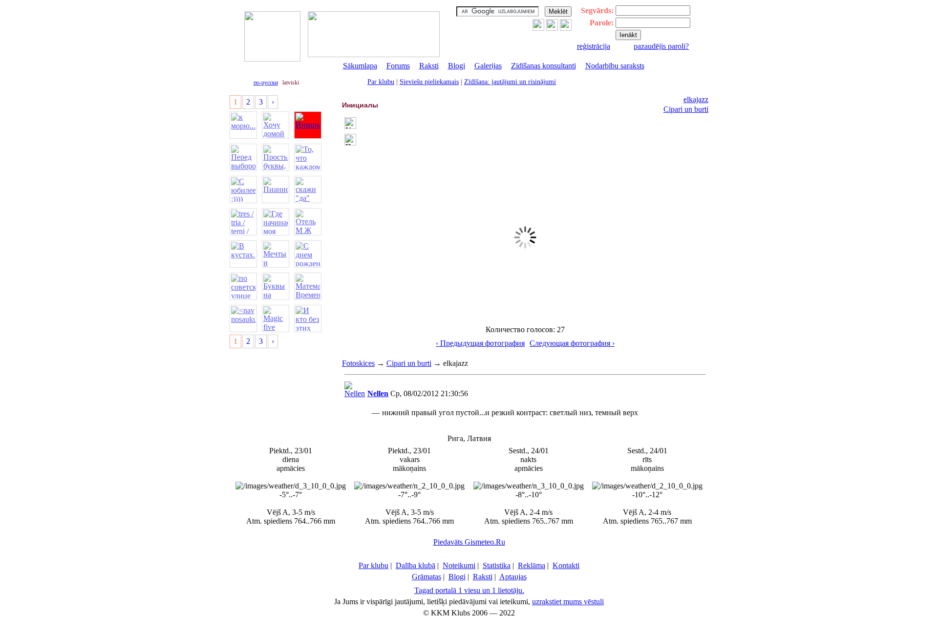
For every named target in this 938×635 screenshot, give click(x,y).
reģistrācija (593, 46)
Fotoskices (358, 363)
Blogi (456, 66)
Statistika (497, 565)
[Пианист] (275, 189)
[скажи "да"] (307, 189)
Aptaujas (513, 576)
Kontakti (566, 565)
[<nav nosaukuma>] (243, 318)
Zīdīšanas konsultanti (543, 66)
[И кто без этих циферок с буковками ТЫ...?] (307, 318)
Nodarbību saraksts (614, 66)
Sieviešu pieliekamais (429, 81)
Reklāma (531, 565)
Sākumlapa (360, 66)
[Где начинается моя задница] (275, 221)
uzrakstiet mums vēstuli (568, 601)
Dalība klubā (415, 565)
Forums (398, 66)
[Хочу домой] (275, 125)
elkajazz (695, 99)
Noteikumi (459, 565)
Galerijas (488, 66)
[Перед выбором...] (243, 157)
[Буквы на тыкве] (275, 286)
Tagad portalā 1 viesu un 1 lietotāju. (469, 590)
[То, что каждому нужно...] (307, 157)
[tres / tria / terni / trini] (243, 221)
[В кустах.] (243, 254)
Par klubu (380, 81)
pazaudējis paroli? (661, 46)
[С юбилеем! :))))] (243, 189)
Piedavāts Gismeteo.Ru (469, 542)
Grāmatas (426, 576)
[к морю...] (243, 125)
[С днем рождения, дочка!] (307, 254)
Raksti (429, 66)
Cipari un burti (685, 109)
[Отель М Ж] (307, 221)
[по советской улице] (243, 286)
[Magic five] (275, 318)
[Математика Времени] (307, 286)
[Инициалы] (307, 125)
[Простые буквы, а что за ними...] (275, 157)
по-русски (266, 82)
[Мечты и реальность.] (275, 254)
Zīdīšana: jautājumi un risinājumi (510, 81)
